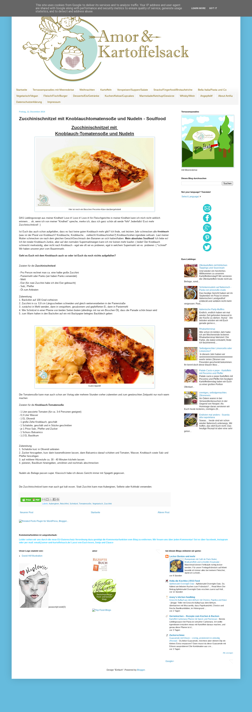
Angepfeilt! (206, 95)
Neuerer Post (26, 512)
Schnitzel (74, 503)
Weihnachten (87, 89)
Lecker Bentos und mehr (182, 556)
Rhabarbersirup (207, 329)
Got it (213, 8)
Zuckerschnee (176, 635)
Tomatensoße (85, 503)
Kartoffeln (106, 89)
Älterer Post (163, 512)
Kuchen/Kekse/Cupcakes (119, 95)
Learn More (198, 8)
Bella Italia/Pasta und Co (212, 89)
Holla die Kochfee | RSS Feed (184, 581)
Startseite (21, 89)
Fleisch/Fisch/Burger (56, 95)
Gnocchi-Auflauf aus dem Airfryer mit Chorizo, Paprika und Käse (198, 600)
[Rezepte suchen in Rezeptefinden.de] (101, 610)
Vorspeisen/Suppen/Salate (132, 89)
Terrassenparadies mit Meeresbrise (53, 89)
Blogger (141, 670)
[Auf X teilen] (51, 499)
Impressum (54, 101)
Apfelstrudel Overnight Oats (182, 584)
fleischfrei (64, 503)
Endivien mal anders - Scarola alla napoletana (214, 416)
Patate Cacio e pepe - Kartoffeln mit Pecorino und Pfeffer (215, 371)
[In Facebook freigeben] (54, 499)
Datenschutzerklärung (29, 101)
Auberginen (54, 503)
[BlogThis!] (47, 499)
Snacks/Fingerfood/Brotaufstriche (172, 89)
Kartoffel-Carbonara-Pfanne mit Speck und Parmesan (193, 619)
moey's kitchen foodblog (182, 597)
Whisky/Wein (187, 95)
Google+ (169, 661)
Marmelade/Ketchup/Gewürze (156, 95)
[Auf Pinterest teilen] (58, 499)
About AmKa (225, 95)
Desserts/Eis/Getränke (86, 95)
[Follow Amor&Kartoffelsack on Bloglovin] (34, 607)
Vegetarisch (97, 503)
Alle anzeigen (228, 653)
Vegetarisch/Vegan (27, 95)
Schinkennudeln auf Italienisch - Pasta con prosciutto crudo (215, 288)
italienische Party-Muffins (211, 309)
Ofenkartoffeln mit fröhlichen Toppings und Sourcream (213, 266)
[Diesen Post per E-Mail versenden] (44, 499)
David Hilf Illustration (32, 556)
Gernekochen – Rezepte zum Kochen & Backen (194, 616)
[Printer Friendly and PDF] (30, 500)
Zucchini (108, 503)
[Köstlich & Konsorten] (104, 601)
